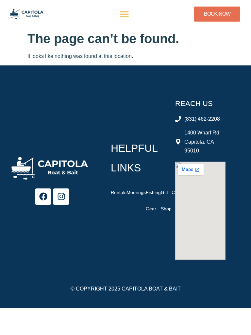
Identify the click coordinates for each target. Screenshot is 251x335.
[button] (124, 14)
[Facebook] (43, 196)
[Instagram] (61, 196)
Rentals (118, 192)
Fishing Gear (153, 200)
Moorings (136, 192)
